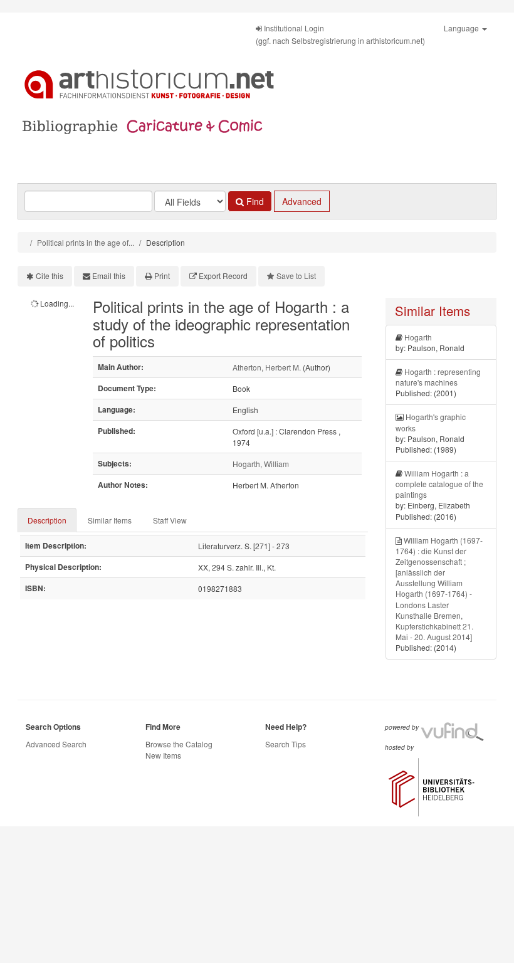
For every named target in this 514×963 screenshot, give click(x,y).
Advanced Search (56, 744)
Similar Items (110, 520)
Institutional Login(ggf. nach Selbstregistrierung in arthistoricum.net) (340, 34)
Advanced (302, 201)
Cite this (49, 275)
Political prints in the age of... (85, 242)
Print (162, 275)
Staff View (170, 520)
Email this (108, 275)
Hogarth (418, 337)
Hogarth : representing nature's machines (438, 376)
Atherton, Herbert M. (267, 367)
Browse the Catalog (178, 744)
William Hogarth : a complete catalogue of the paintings (439, 484)
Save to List (296, 275)
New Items (163, 755)
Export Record (223, 275)
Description (47, 520)
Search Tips (285, 744)
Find (254, 201)
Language (462, 28)
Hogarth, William (261, 463)
